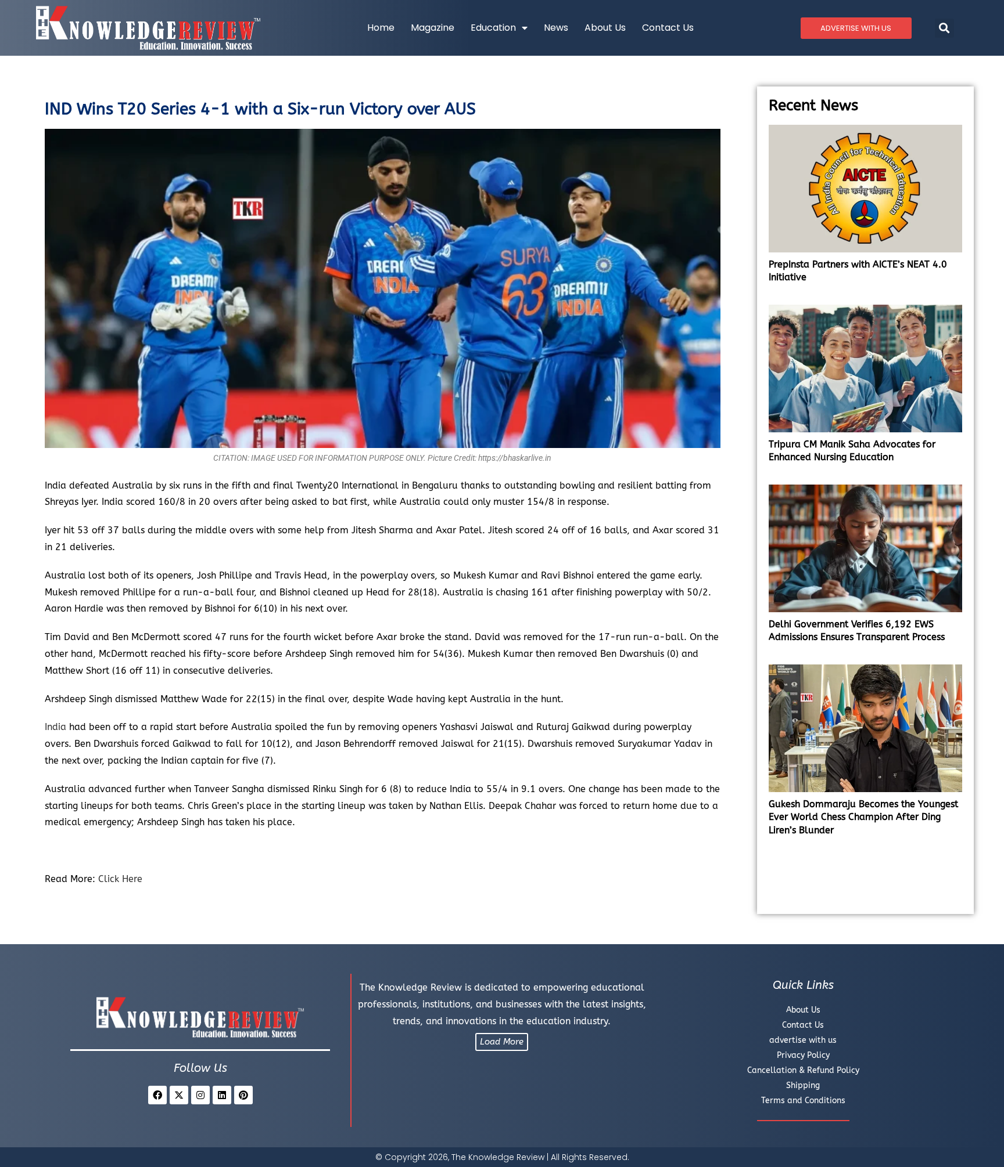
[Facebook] (157, 1095)
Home (381, 27)
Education (493, 27)
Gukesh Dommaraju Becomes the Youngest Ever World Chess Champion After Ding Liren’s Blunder (863, 817)
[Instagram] (200, 1095)
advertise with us (803, 1040)
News (556, 27)
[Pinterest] (243, 1095)
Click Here (121, 878)
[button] (944, 28)
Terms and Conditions (803, 1100)
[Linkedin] (222, 1095)
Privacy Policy (803, 1055)
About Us (605, 27)
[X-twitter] (179, 1095)
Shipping (803, 1085)
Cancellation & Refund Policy (803, 1070)
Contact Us (668, 27)
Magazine (432, 27)
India (55, 726)
